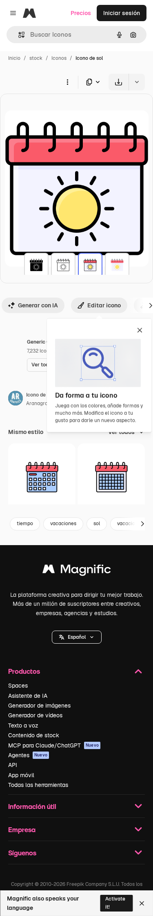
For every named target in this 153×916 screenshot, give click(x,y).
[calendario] (41, 477)
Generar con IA (38, 305)
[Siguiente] (142, 523)
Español (77, 637)
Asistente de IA (27, 695)
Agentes (27, 755)
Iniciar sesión (121, 13)
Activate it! (115, 903)
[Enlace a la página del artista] (15, 399)
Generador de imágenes (39, 705)
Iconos (59, 58)
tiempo (25, 523)
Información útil (32, 806)
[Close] (141, 903)
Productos (24, 671)
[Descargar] (119, 82)
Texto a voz (23, 725)
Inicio (14, 58)
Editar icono (104, 305)
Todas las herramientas (38, 785)
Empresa (21, 829)
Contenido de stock (33, 735)
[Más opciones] (67, 82)
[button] (77, 637)
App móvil (21, 775)
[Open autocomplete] (18, 35)
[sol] (36, 265)
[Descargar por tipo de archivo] (93, 82)
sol (96, 523)
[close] (139, 331)
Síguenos (22, 852)
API (12, 765)
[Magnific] (76, 571)
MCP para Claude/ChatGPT (53, 745)
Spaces (18, 685)
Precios (81, 13)
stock (35, 58)
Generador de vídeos (35, 715)
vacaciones (63, 523)
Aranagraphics (43, 403)
